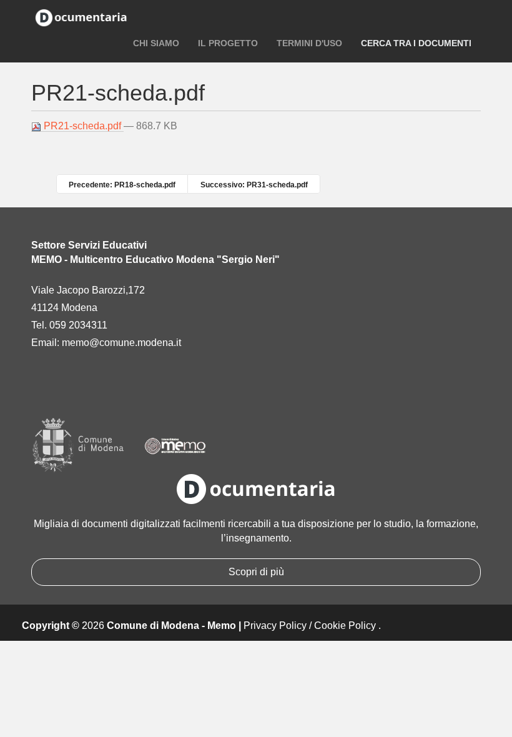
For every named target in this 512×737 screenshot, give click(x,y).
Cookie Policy (345, 625)
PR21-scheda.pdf (82, 126)
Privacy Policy (275, 625)
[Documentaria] (81, 16)
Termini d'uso (309, 43)
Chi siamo (156, 43)
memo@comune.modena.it (121, 342)
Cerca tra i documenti (416, 43)
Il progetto (228, 43)
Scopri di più (256, 571)
